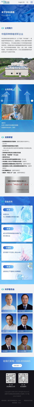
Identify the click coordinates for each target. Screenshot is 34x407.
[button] (2, 101)
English (20, 2)
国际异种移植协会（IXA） (15, 400)
